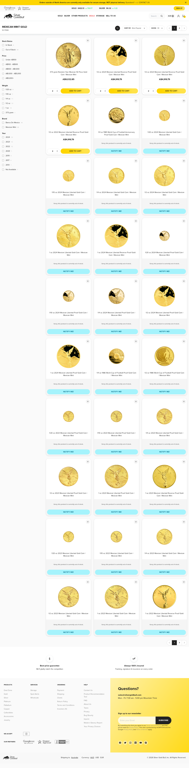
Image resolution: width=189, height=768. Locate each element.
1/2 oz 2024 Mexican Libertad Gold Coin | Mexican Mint (164, 193)
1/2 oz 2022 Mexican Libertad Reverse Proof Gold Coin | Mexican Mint (68, 133)
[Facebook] (120, 743)
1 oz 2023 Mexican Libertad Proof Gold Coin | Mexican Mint (116, 494)
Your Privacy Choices (92, 726)
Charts (59, 698)
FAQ (85, 700)
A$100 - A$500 (12, 64)
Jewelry (7, 720)
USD (97, 757)
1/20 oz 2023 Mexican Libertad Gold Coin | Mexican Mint (68, 554)
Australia (74, 757)
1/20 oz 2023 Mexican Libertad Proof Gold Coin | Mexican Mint (68, 434)
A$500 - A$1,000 (12, 69)
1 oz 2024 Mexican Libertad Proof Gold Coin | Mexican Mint (68, 374)
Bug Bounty (88, 715)
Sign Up (179, 8)
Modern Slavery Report (93, 723)
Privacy (86, 712)
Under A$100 (11, 60)
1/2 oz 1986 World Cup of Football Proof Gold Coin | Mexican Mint (164, 374)
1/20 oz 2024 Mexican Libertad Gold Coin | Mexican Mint (164, 133)
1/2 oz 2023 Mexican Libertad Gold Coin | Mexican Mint (68, 614)
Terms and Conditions (65, 705)
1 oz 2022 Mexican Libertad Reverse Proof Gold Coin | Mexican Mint (164, 614)
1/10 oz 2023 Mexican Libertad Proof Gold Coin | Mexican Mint (116, 434)
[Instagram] (130, 743)
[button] (134, 28)
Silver (108, 8)
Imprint (86, 719)
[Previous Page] (169, 28)
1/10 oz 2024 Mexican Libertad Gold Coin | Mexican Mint (68, 193)
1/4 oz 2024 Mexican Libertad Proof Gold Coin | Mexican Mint (116, 314)
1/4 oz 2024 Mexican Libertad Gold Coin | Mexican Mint (116, 193)
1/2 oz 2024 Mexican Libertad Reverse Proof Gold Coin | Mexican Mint (116, 73)
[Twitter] (125, 743)
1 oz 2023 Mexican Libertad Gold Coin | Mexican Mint (116, 614)
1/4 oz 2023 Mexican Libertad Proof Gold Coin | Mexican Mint (164, 434)
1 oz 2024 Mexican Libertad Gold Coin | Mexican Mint (68, 253)
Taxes (86, 708)
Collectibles (8, 713)
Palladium (7, 705)
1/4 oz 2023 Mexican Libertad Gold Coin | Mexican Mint (164, 554)
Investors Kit (62, 709)
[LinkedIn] (135, 743)
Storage (33, 690)
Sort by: (127, 28)
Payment (60, 690)
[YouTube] (141, 743)
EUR (102, 757)
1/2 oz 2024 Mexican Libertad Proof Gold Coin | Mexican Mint (164, 314)
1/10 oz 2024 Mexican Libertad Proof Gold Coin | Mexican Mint (68, 314)
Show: (153, 28)
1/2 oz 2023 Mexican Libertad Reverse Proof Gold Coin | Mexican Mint (164, 73)
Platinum (7, 701)
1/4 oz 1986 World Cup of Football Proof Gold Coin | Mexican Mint (116, 374)
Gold (82, 8)
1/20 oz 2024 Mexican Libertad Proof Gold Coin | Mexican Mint (164, 253)
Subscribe (163, 720)
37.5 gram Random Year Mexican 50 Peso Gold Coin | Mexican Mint (68, 73)
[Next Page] (184, 28)
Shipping (60, 694)
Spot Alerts (34, 694)
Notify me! (116, 151)
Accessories (9, 716)
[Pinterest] (146, 743)
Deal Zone (8, 690)
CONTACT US (144, 2)
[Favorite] (88, 40)
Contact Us (88, 690)
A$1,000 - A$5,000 (13, 73)
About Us (87, 704)
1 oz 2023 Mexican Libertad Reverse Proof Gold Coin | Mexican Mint (164, 494)
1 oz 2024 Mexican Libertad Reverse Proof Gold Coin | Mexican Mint (116, 253)
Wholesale (34, 698)
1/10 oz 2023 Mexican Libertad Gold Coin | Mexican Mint (116, 554)
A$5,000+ (10, 78)
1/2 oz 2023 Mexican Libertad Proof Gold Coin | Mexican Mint (68, 494)
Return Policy (62, 701)
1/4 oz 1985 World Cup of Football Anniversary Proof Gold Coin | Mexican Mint (116, 133)
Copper (7, 709)
